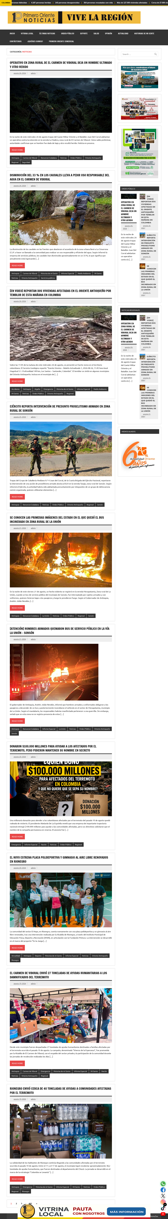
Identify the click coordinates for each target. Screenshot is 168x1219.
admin (33, 73)
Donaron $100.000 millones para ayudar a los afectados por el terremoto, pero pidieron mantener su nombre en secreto (53, 748)
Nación (43, 844)
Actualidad (123, 33)
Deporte (84, 33)
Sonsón (100, 504)
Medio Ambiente (84, 273)
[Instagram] (163, 1201)
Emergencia (48, 389)
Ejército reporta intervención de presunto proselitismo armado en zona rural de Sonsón (60, 408)
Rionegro (15, 960)
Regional (15, 162)
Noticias (63, 158)
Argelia (37, 389)
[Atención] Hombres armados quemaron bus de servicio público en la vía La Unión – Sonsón (59, 631)
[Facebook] (163, 1189)
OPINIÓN (108, 33)
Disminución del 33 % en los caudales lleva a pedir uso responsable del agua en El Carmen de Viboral (59, 177)
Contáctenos (16, 41)
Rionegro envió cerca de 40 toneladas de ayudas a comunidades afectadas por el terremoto (60, 1090)
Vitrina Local (27, 33)
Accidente (16, 389)
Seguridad (26, 162)
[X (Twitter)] (163, 1195)
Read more (17, 150)
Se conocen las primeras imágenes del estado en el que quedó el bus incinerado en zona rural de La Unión (57, 519)
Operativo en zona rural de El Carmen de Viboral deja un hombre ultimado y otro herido (61, 65)
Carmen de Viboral (30, 158)
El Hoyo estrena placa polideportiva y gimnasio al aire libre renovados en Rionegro (59, 859)
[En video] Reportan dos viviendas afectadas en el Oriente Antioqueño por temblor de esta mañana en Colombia (60, 293)
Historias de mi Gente (144, 33)
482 (30, 1203)
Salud (96, 33)
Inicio (12, 33)
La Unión (45, 616)
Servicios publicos (48, 278)
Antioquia (15, 158)
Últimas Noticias (47, 33)
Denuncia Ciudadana (49, 158)
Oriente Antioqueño (93, 158)
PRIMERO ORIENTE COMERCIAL (61, 41)
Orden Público (67, 33)
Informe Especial (67, 273)
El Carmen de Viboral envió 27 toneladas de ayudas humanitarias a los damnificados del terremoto (58, 975)
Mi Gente (98, 273)
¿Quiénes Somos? (35, 41)
